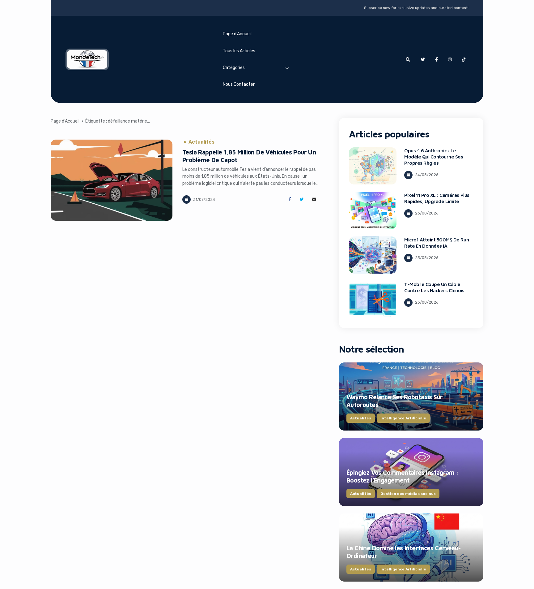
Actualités (201, 142)
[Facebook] (436, 59)
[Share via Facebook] (290, 199)
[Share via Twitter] (302, 199)
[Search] (408, 59)
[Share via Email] (314, 199)
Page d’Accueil (237, 34)
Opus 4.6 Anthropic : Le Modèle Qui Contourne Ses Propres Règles (433, 157)
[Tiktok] (463, 59)
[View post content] (111, 180)
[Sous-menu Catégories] (287, 68)
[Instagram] (450, 59)
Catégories (234, 67)
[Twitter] (423, 59)
